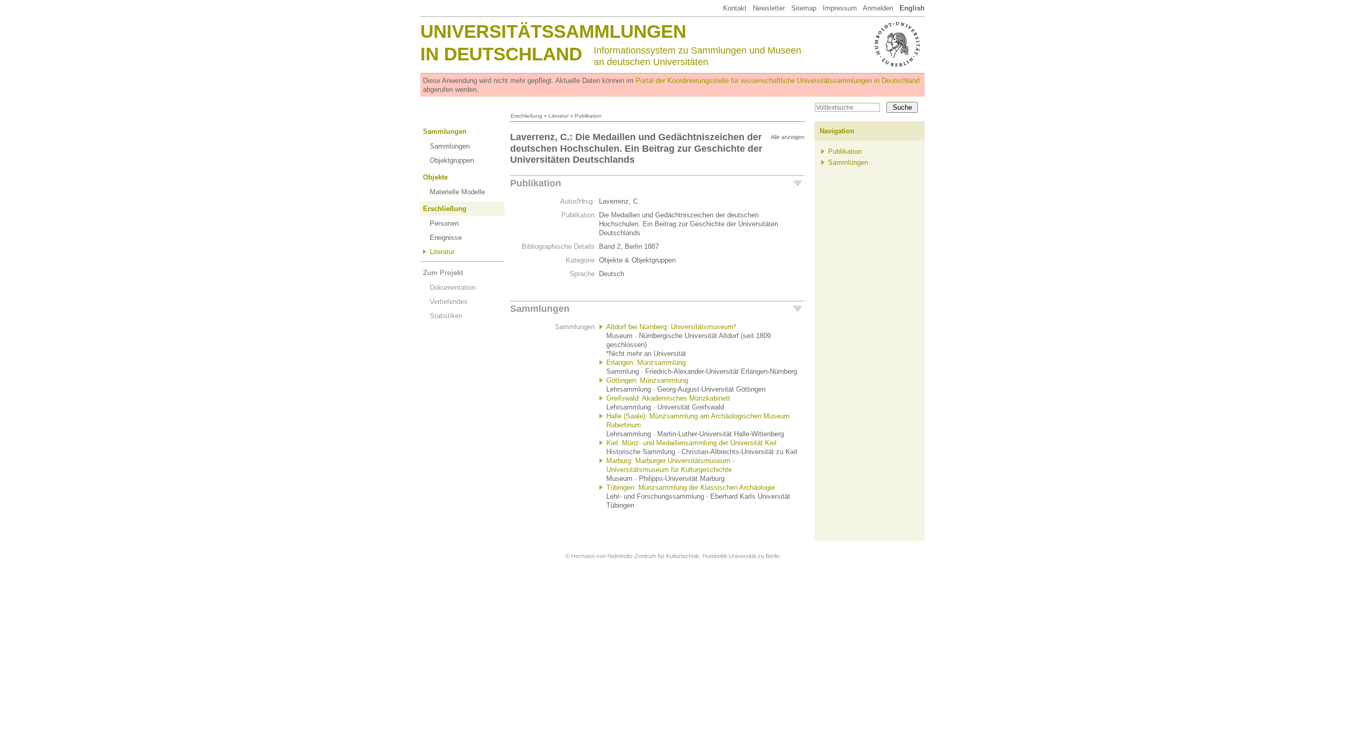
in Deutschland (501, 54)
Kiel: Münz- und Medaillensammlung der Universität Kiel (691, 443)
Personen (444, 223)
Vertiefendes (449, 302)
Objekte (435, 177)
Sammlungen (445, 131)
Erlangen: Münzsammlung (646, 362)
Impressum (840, 8)
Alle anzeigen (787, 137)
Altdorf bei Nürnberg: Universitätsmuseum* (671, 327)
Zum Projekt (443, 273)
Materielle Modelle (457, 192)
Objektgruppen (452, 160)
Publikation (535, 183)
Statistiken (446, 316)
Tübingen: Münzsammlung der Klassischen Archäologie (690, 487)
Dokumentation (452, 287)
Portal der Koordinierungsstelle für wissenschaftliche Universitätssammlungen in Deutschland (777, 81)
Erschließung (526, 116)
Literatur (558, 116)
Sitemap (803, 8)
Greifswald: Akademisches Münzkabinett (668, 398)
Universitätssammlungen (553, 31)
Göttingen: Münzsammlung (647, 380)
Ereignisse (446, 238)
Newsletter (769, 8)
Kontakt (735, 8)
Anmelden (878, 8)
